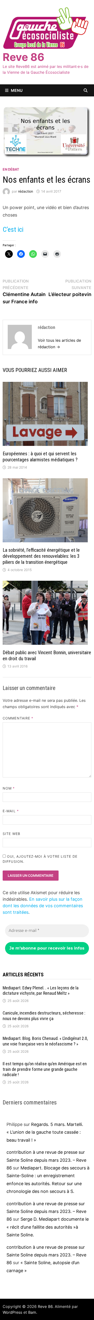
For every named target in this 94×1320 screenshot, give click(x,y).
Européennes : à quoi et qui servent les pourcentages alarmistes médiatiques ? (40, 457)
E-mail (11, 811)
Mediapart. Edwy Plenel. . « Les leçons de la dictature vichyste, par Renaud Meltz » (41, 990)
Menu (17, 90)
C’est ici (13, 229)
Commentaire (18, 718)
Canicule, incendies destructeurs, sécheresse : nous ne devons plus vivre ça (44, 1015)
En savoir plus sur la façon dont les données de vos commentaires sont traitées (43, 906)
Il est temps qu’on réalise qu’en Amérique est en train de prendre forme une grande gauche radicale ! (45, 1069)
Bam (32, 1312)
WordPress (12, 1312)
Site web (11, 834)
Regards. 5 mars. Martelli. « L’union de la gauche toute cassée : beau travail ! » (45, 1132)
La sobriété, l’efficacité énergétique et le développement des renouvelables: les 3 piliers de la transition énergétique (41, 556)
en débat (11, 169)
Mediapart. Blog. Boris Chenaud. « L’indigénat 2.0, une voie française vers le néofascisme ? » (45, 1041)
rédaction (25, 191)
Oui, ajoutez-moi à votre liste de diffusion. (40, 858)
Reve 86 (23, 57)
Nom (9, 788)
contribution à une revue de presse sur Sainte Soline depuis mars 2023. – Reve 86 (46, 1160)
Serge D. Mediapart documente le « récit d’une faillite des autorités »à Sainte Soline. (48, 1227)
